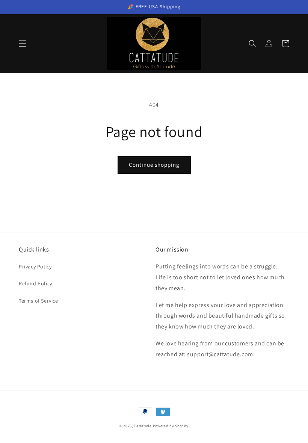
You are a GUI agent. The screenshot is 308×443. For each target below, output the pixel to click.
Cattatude (142, 425)
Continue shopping (154, 164)
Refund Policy (35, 283)
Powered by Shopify (171, 425)
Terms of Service (38, 300)
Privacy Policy (35, 266)
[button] (22, 43)
